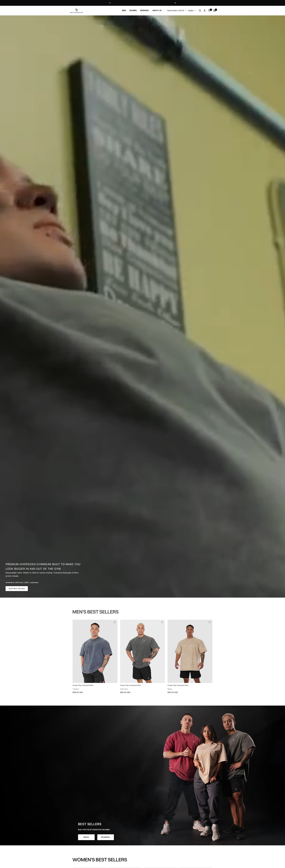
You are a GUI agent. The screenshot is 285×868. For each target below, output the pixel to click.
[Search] (200, 11)
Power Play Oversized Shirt (83, 685)
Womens (105, 837)
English (190, 10)
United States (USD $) (175, 10)
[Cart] (214, 10)
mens (86, 837)
